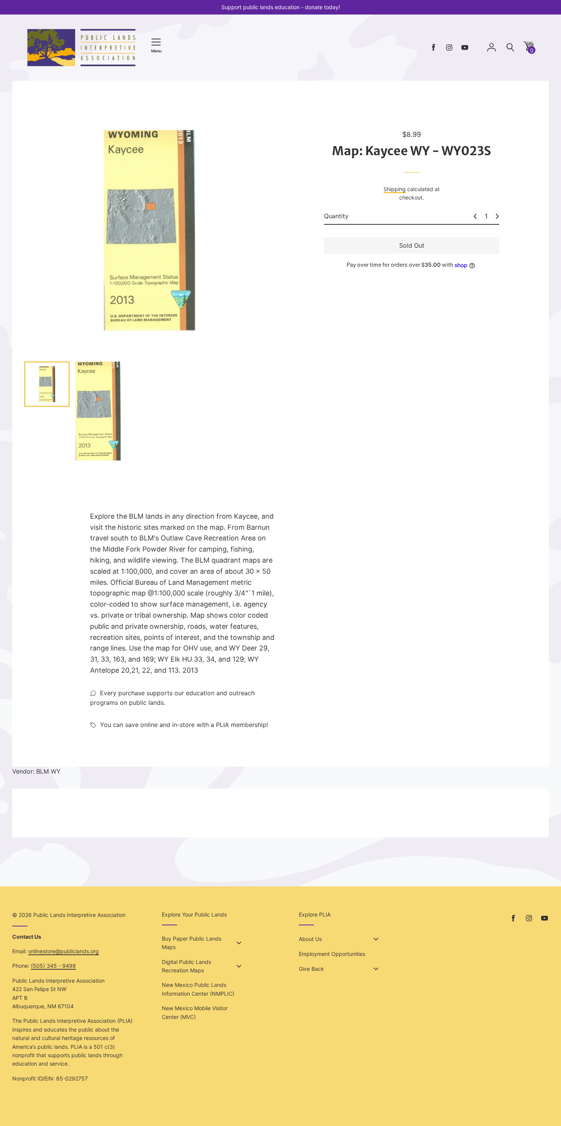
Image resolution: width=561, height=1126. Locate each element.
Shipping (395, 189)
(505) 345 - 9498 (53, 965)
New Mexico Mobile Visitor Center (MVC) (194, 1012)
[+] (497, 216)
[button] (529, 48)
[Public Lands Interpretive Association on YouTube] (465, 47)
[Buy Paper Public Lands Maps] (239, 943)
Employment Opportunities (332, 954)
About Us (310, 939)
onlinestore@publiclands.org (63, 951)
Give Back (311, 968)
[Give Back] (376, 969)
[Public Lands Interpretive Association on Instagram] (449, 47)
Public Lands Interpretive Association (79, 915)
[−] (475, 216)
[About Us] (376, 939)
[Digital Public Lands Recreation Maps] (239, 966)
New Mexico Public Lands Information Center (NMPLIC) (198, 989)
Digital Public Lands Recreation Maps (186, 966)
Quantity (336, 216)
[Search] (510, 47)
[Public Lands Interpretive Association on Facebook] (433, 47)
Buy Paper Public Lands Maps (191, 942)
